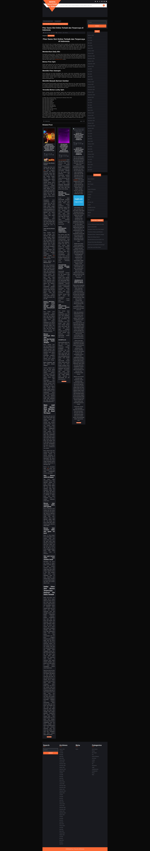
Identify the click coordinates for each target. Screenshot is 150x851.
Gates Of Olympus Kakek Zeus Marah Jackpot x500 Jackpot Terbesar (79, 136)
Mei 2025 (90, 74)
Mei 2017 (90, 167)
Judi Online (90, 191)
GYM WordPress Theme (71, 849)
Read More (49, 736)
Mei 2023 (90, 136)
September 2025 (91, 63)
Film (89, 186)
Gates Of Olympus (92, 189)
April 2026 (90, 45)
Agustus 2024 (91, 97)
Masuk (77, 749)
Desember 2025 (91, 55)
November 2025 (91, 58)
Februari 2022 (91, 154)
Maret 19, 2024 (47, 32)
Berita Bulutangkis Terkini (52, 4)
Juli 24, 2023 (47, 153)
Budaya (89, 181)
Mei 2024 (90, 105)
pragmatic (76, 179)
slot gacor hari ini (59, 59)
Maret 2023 (90, 141)
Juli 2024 (90, 99)
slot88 (89, 204)
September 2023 (91, 125)
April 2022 (90, 149)
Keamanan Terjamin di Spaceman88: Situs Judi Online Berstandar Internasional (64, 148)
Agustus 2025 (91, 66)
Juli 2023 (90, 130)
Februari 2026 (91, 50)
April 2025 (90, 76)
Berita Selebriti (91, 178)
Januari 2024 (91, 115)
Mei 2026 (61, 754)
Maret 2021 (90, 164)
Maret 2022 (90, 151)
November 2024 (91, 89)
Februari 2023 (91, 143)
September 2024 (91, 94)
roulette (89, 194)
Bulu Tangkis (90, 184)
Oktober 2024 (91, 92)
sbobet (93, 761)
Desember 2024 (62, 785)
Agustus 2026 (91, 35)
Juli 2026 (90, 37)
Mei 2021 (61, 838)
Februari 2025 (91, 81)
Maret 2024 (90, 110)
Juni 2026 (90, 40)
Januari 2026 (91, 53)
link (48, 468)
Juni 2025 (90, 71)
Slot (44, 170)
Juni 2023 (90, 133)
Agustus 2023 (91, 128)
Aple (54, 32)
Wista (89, 215)
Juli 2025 (90, 68)
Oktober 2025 (91, 61)
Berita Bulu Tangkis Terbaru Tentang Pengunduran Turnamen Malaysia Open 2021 (76, 5)
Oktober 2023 (91, 123)
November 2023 (91, 120)
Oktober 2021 (91, 156)
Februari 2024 (91, 112)
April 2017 (90, 169)
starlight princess (91, 207)
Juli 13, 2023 (77, 142)
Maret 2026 (90, 48)
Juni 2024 (90, 102)
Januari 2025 (91, 84)
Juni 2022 (90, 146)
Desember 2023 (62, 807)
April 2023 (90, 138)
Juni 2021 (90, 159)
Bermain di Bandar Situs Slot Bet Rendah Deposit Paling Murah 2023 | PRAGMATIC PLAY (49, 147)
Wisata (89, 212)
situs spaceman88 (62, 159)
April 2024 (90, 107)
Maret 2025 (90, 79)
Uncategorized (57, 21)
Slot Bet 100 (90, 202)
